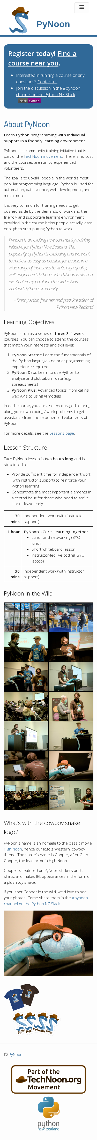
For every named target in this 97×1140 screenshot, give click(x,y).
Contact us (47, 82)
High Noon (13, 849)
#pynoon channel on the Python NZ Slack (48, 91)
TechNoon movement (43, 156)
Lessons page (61, 433)
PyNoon (15, 1054)
